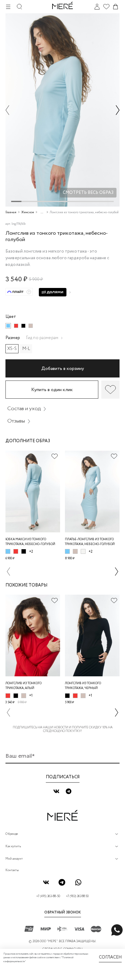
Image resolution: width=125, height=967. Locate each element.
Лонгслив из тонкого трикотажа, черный (83, 686)
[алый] (16, 326)
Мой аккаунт (14, 859)
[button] (7, 110)
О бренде (11, 834)
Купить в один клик (52, 389)
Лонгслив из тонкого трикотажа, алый (23, 686)
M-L (26, 349)
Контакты (12, 870)
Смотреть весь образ (88, 193)
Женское (27, 212)
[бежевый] (31, 326)
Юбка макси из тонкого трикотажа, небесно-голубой (30, 542)
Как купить (13, 846)
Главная (10, 212)
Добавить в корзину (62, 368)
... (42, 212)
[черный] (23, 326)
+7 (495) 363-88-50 (48, 896)
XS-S (12, 349)
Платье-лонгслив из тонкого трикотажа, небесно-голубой (90, 542)
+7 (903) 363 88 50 (77, 896)
